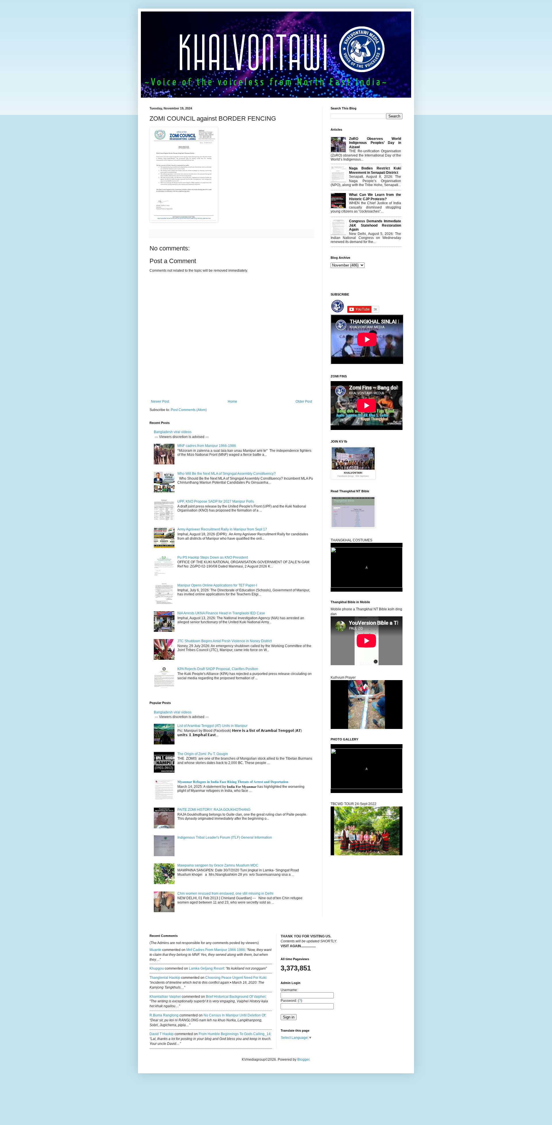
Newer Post (160, 402)
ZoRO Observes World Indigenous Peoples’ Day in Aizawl (375, 143)
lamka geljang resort (206, 968)
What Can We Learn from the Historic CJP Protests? (375, 197)
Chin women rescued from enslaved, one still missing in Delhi (225, 893)
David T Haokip (162, 1034)
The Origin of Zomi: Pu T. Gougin (202, 754)
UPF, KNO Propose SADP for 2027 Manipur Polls (215, 501)
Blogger (303, 1060)
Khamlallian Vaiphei (165, 997)
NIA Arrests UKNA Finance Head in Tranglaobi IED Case (221, 613)
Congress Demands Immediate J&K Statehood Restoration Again (375, 225)
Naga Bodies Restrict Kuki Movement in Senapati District (375, 170)
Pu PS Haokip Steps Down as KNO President (212, 557)
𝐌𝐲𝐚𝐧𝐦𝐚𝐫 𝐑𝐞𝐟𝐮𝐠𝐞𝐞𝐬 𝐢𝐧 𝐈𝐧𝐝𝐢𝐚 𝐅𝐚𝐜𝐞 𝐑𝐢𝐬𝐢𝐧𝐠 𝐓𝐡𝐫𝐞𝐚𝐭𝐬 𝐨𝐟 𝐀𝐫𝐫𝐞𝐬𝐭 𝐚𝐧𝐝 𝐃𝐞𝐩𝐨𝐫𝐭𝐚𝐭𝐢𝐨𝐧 (233, 782)
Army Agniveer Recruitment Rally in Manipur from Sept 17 (222, 529)
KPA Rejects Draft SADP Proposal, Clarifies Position (217, 669)
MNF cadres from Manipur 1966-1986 (206, 446)
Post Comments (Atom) (189, 410)
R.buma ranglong (164, 1015)
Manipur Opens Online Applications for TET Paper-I (217, 585)
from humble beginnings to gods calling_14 (235, 1034)
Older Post (304, 402)
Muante (155, 950)
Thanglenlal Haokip (165, 978)
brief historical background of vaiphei (235, 997)
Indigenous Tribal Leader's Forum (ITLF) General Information (224, 837)
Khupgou (157, 968)
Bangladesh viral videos (172, 432)
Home (232, 402)
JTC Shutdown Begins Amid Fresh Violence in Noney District (224, 641)
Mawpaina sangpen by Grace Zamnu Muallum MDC (217, 865)
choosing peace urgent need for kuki (235, 978)
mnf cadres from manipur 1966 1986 (215, 950)
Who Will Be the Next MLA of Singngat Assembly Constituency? (226, 474)
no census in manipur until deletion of (234, 1015)
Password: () (291, 1001)
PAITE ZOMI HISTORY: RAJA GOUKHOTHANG (213, 810)
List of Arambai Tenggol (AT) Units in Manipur (212, 726)
